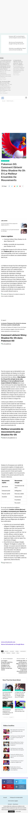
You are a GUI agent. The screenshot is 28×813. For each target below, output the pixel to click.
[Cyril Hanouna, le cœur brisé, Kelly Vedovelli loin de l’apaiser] (6, 750)
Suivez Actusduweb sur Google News (12, 644)
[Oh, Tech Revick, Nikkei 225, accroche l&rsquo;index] (6, 87)
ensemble (12, 651)
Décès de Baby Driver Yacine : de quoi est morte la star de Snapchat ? (17, 744)
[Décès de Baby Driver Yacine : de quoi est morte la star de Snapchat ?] (6, 744)
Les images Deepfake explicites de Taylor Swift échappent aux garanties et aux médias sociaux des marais (7, 665)
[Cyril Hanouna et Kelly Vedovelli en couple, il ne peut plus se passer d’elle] (6, 737)
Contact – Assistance (13, 804)
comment (6, 651)
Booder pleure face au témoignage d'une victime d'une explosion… (16, 768)
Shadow (13, 653)
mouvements (23, 651)
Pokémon (8, 653)
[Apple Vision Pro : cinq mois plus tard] (20, 704)
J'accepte (11, 811)
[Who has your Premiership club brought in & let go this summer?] (5, 44)
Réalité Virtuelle (5, 160)
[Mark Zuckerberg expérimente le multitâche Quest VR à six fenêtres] (8, 704)
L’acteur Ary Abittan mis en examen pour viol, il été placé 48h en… (17, 756)
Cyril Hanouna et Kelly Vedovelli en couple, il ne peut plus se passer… (17, 737)
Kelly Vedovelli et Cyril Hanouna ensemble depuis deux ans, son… (17, 731)
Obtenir (3, 653)
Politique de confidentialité (16, 797)
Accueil (5, 797)
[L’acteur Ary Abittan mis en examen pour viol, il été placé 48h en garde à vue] (6, 756)
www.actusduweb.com (8, 642)
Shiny (18, 653)
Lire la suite (18, 811)
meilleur (17, 651)
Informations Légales (13, 800)
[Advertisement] (14, 16)
